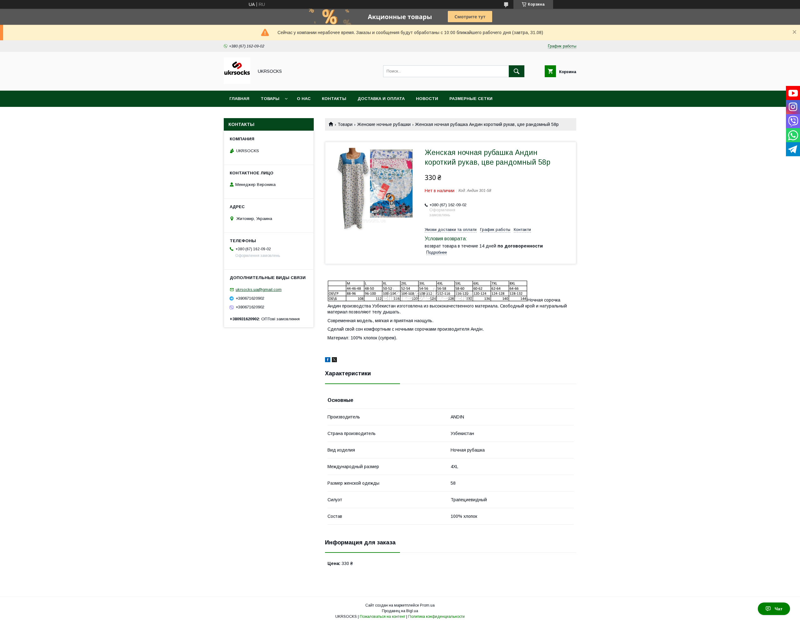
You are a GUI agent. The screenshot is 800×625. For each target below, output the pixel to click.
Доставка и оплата (381, 98)
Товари (345, 124)
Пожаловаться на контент (382, 616)
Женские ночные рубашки (384, 124)
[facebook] (327, 360)
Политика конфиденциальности (436, 616)
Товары (270, 98)
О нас (304, 98)
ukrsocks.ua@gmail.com (259, 289)
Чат (778, 608)
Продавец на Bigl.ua (400, 611)
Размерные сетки (470, 98)
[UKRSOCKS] (237, 82)
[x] (334, 360)
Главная (239, 98)
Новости (427, 98)
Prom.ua (427, 605)
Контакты (334, 98)
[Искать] (516, 71)
